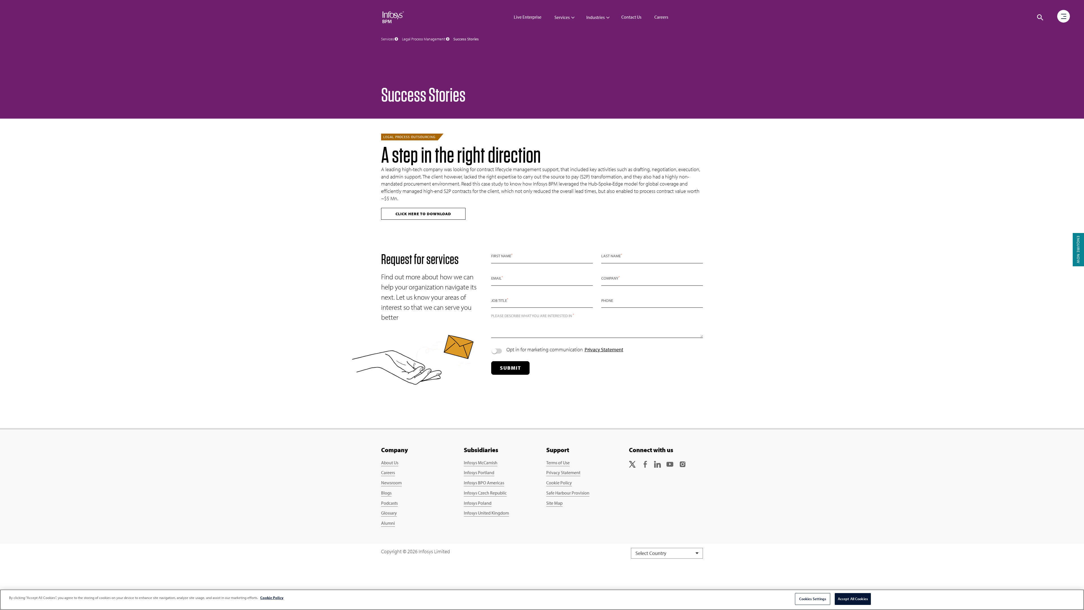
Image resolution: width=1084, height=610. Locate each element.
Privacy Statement (604, 349)
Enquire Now (1078, 249)
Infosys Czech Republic (485, 493)
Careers (661, 17)
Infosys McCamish (480, 462)
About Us (389, 462)
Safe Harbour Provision (567, 493)
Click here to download (423, 213)
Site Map (554, 503)
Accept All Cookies (853, 598)
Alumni (388, 523)
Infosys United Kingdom (486, 513)
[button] (1040, 17)
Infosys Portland (479, 472)
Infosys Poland (477, 503)
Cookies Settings (812, 598)
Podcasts (389, 503)
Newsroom (391, 482)
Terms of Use (558, 462)
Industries (595, 17)
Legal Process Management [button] (424, 39)
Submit (510, 368)
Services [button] (388, 39)
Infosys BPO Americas (484, 482)
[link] (632, 464)
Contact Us (631, 17)
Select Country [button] (651, 553)
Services (562, 17)
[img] (393, 17)
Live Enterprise (527, 17)
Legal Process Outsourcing (409, 137)
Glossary (389, 513)
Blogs (386, 493)
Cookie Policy (559, 482)
